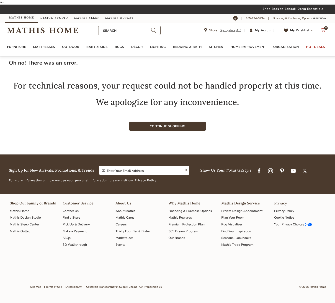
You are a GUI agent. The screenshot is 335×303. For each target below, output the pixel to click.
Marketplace (124, 238)
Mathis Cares (125, 217)
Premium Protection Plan (186, 224)
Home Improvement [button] (248, 47)
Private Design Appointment (242, 211)
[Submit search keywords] (153, 30)
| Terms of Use (53, 287)
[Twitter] (304, 171)
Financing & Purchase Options (190, 211)
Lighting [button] (158, 47)
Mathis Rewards (180, 217)
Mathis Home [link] (21, 17)
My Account (264, 30)
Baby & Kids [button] (97, 47)
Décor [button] (137, 47)
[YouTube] (293, 171)
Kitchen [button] (216, 47)
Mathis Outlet (20, 231)
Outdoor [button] (70, 47)
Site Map (35, 287)
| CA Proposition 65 (150, 287)
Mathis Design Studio (25, 217)
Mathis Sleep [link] (86, 18)
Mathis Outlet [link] (119, 18)
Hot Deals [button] (315, 47)
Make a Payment (75, 231)
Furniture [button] (16, 47)
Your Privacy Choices (289, 224)
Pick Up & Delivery (76, 224)
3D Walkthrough (75, 245)
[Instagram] (270, 171)
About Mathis (125, 211)
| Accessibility (73, 287)
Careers (121, 224)
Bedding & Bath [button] (187, 47)
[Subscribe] (185, 170)
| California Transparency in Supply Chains (111, 287)
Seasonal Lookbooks (236, 238)
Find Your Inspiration (236, 231)
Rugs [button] (119, 47)
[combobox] (126, 30)
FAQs (67, 238)
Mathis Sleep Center (24, 224)
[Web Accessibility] (235, 18)
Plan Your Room (233, 217)
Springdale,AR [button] (230, 30)
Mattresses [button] (44, 47)
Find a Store (71, 217)
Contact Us (71, 211)
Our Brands (176, 238)
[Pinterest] (281, 171)
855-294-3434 (255, 18)
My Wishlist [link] (299, 30)
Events (120, 245)
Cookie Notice (284, 217)
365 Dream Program (183, 231)
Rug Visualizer (231, 224)
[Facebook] (259, 171)
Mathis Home (19, 211)
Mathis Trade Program (237, 245)
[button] (262, 30)
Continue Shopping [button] (167, 126)
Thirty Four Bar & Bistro (133, 231)
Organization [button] (286, 47)
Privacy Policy (146, 180)
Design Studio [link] (54, 18)
